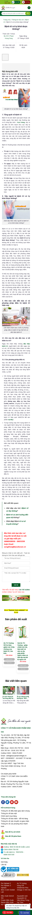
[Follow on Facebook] (3, 802)
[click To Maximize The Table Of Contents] (5, 57)
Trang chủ (6, 20)
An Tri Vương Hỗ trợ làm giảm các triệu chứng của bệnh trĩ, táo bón (9, 648)
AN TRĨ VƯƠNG (24, 590)
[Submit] (27, 13)
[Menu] (29, 7)
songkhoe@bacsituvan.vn (15, 547)
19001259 (21, 541)
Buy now (9, 662)
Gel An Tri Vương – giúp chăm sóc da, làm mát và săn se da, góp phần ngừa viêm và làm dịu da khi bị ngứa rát (22, 651)
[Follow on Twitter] (7, 802)
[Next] (29, 697)
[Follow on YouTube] (16, 802)
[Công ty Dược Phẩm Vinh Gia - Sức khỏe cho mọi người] (8, 7)
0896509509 (9, 541)
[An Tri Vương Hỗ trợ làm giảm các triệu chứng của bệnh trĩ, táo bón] (9, 633)
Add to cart (9, 659)
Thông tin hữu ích (18, 20)
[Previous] (3, 697)
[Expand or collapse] (4, 65)
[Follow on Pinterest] (12, 802)
